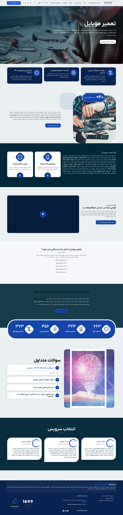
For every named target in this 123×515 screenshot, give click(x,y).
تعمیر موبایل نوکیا (60, 272)
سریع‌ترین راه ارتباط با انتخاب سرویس (40, 368)
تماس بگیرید (62, 311)
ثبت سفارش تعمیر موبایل (106, 222)
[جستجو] (34, 3)
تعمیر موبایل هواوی (61, 269)
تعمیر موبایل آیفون (61, 263)
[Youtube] (67, 511)
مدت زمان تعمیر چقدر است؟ (43, 387)
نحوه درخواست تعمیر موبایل (43, 380)
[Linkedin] (63, 511)
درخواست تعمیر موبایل (107, 42)
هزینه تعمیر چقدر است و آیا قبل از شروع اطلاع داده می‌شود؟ (35, 395)
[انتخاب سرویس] (107, 3)
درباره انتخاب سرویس (53, 125)
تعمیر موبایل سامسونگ (61, 260)
